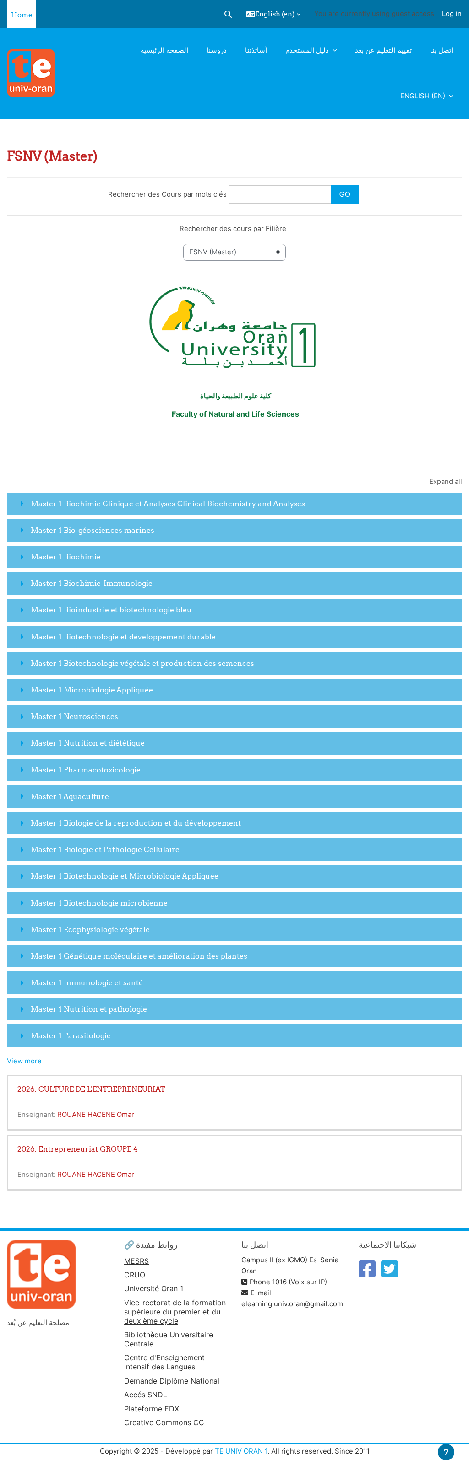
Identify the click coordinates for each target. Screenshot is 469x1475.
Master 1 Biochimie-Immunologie (92, 583)
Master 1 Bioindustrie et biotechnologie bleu (111, 609)
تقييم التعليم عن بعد (383, 50)
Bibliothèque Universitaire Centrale (168, 1339)
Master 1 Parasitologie (71, 1035)
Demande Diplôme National (171, 1380)
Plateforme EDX (151, 1408)
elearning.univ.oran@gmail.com (292, 1304)
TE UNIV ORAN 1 (241, 1451)
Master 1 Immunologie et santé (87, 982)
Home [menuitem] (22, 15)
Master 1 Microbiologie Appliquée (92, 689)
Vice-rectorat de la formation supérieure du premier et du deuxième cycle (175, 1311)
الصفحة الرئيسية (164, 50)
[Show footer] (446, 1452)
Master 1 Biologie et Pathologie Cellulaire (105, 849)
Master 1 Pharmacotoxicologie (86, 769)
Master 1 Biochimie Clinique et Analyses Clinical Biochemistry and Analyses (168, 503)
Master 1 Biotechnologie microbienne (99, 902)
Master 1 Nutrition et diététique (88, 742)
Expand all (445, 481)
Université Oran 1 (153, 1288)
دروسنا (217, 50)
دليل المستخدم (308, 50)
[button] (228, 14)
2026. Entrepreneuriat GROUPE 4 (77, 1148)
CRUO (134, 1274)
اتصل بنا (441, 50)
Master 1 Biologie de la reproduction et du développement (136, 822)
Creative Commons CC (164, 1422)
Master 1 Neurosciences (74, 716)
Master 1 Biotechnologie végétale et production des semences (142, 663)
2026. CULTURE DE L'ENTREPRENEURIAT (91, 1089)
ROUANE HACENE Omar (95, 1114)
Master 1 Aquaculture (70, 796)
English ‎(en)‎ (423, 96)
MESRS (136, 1261)
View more (24, 1061)
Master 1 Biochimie (66, 556)
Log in (452, 14)
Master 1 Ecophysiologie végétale (90, 929)
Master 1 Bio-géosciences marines (92, 530)
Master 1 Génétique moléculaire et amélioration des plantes (139, 955)
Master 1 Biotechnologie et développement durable (123, 636)
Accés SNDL (145, 1394)
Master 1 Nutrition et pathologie (89, 1009)
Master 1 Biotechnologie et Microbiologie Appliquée (124, 875)
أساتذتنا (256, 50)
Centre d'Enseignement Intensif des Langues (164, 1362)
